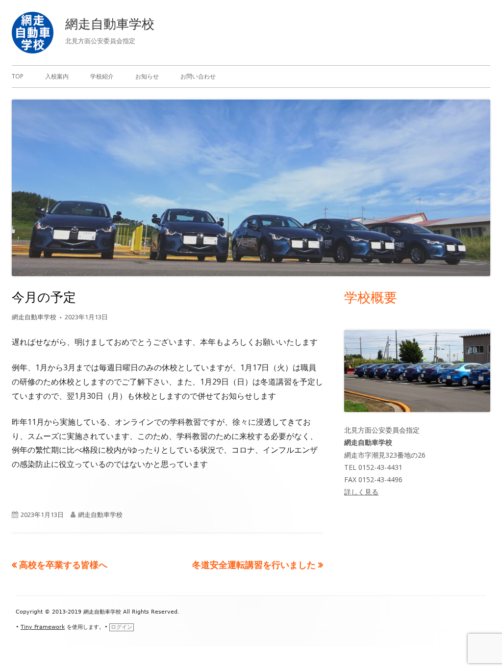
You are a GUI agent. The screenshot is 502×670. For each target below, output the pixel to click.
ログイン (121, 627)
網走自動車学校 (109, 23)
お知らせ (147, 76)
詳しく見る (361, 491)
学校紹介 (102, 76)
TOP (18, 76)
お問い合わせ (198, 76)
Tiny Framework (43, 627)
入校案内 (57, 76)
